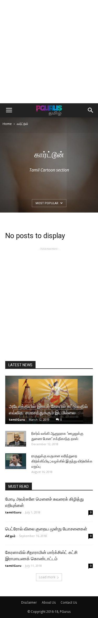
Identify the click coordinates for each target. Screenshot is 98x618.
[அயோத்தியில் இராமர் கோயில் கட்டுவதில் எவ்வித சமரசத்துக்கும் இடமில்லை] (49, 400)
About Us (49, 602)
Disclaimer (29, 602)
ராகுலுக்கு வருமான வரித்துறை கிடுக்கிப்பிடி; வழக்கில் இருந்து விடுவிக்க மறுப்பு (62, 461)
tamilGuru (17, 419)
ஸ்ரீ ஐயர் (10, 536)
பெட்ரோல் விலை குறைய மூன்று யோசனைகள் (46, 528)
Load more (47, 577)
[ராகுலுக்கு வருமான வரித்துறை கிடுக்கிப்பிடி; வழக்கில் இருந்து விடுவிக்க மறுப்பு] (15, 461)
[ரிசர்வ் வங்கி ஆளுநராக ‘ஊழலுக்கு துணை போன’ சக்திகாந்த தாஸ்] (15, 439)
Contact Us (69, 602)
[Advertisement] (49, 52)
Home (7, 124)
